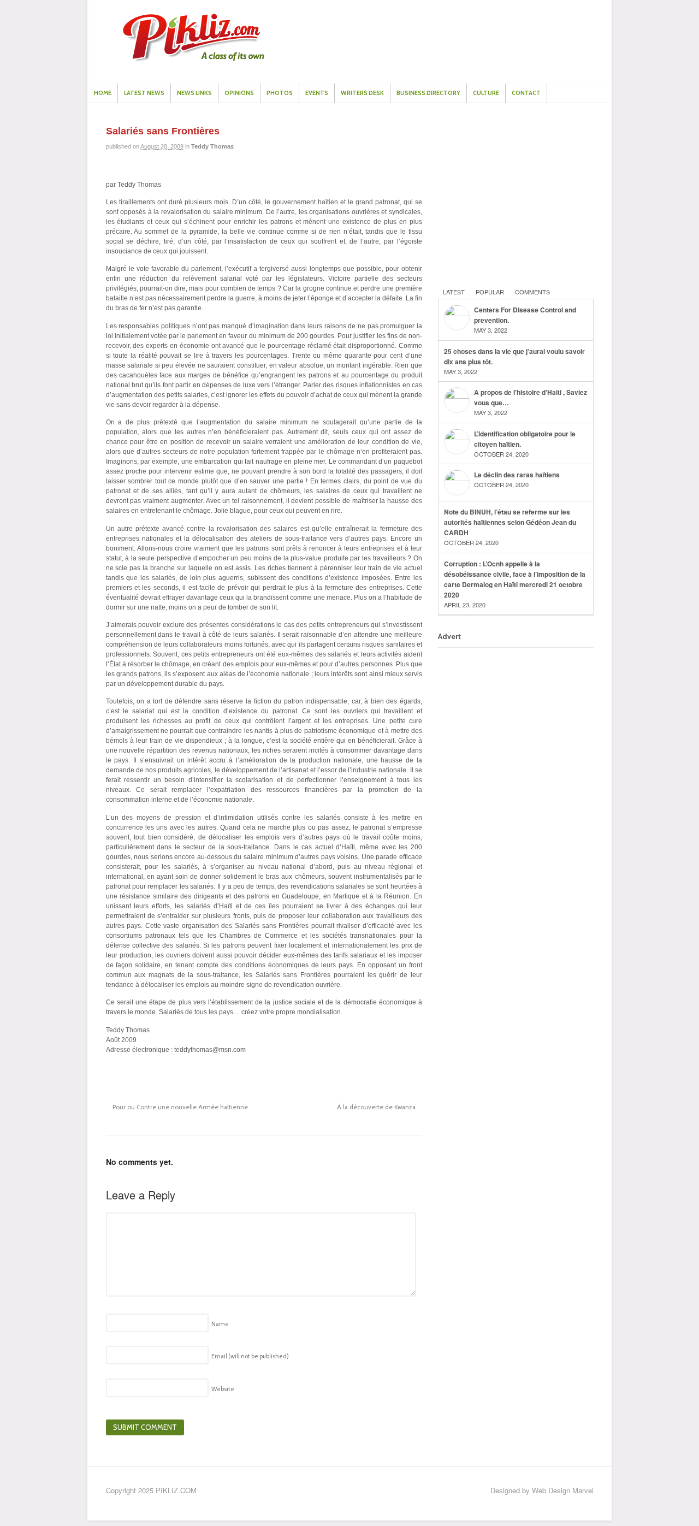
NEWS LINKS (194, 93)
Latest (454, 291)
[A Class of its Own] (193, 58)
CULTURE (486, 93)
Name (220, 1324)
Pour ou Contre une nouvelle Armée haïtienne (179, 1107)
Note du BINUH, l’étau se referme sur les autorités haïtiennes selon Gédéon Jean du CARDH (510, 522)
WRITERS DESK (362, 93)
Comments (532, 291)
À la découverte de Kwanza (377, 1107)
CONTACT (526, 93)
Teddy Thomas (212, 146)
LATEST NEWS (144, 93)
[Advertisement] (520, 194)
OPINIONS (239, 93)
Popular (490, 291)
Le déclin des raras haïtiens (517, 475)
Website (222, 1389)
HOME (102, 93)
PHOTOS (279, 93)
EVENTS (316, 93)
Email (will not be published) (250, 1356)
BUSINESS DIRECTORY (428, 93)
